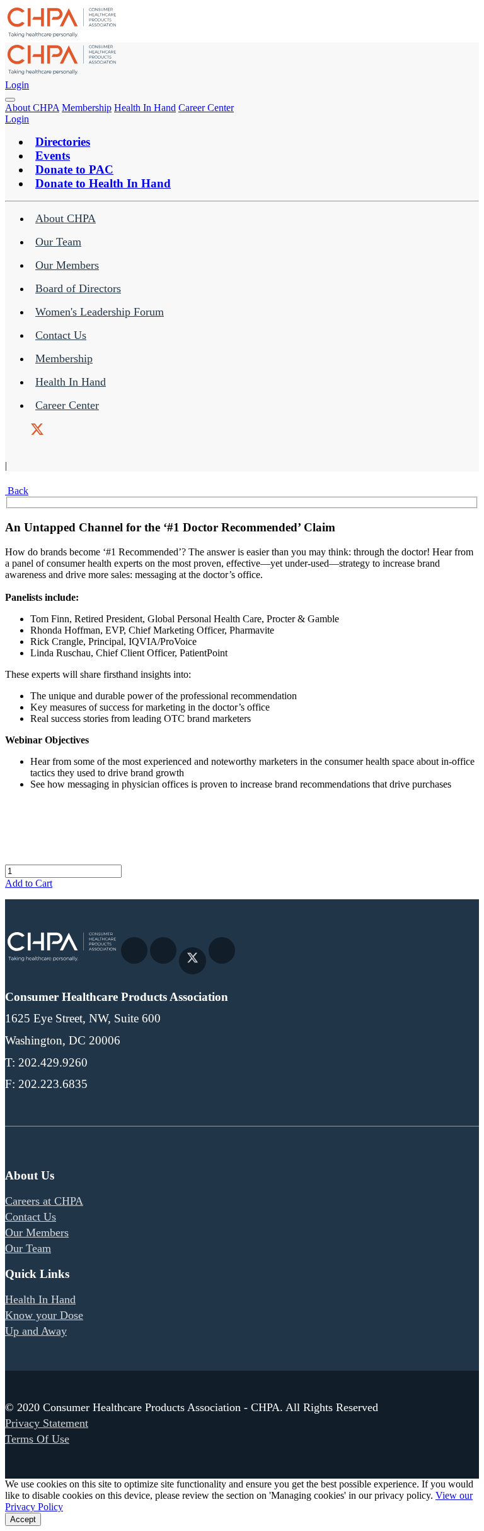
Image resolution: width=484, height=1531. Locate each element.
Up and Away (36, 1331)
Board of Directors (78, 288)
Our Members (67, 265)
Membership (87, 107)
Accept (23, 1519)
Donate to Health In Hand (103, 183)
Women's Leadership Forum (99, 311)
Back (16, 490)
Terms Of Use (37, 1439)
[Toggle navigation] (10, 100)
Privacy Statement (46, 1423)
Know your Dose (44, 1315)
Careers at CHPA (44, 1201)
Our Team (58, 241)
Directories (62, 141)
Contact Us (60, 335)
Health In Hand (145, 107)
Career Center (206, 107)
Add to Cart (28, 883)
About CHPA (32, 107)
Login (17, 85)
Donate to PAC (74, 169)
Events (52, 155)
